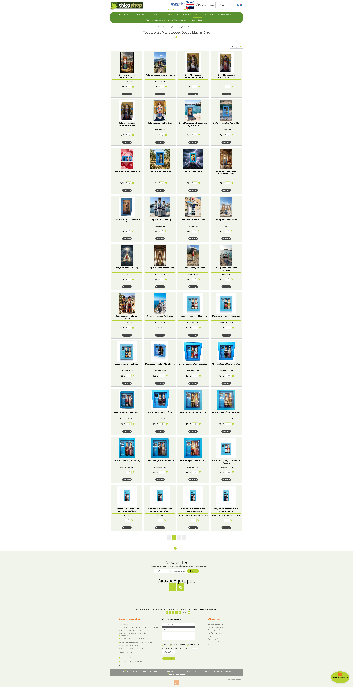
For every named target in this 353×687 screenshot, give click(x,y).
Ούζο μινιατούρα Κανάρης (160, 123)
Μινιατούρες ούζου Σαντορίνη (193, 364)
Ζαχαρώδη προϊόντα (162, 14)
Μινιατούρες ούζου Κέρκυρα (127, 412)
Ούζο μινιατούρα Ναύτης (160, 219)
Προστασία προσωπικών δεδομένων (221, 671)
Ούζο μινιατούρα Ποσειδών (226, 123)
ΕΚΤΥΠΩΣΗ (185, 612)
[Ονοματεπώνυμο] (178, 625)
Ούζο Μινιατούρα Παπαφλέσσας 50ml (226, 76)
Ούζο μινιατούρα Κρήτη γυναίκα (226, 268)
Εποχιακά (202, 20)
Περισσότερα (127, 94)
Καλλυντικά (208, 14)
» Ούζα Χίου (138, 609)
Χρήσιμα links (212, 636)
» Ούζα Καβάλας (158, 609)
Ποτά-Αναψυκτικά (182, 14)
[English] (241, 4)
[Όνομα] (162, 571)
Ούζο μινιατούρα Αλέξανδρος (160, 267)
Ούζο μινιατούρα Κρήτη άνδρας (127, 317)
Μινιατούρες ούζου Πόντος (127, 460)
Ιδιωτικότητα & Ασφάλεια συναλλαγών (220, 642)
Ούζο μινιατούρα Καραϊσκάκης (160, 75)
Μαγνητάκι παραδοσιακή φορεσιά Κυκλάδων (127, 509)
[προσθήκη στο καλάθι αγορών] (133, 86)
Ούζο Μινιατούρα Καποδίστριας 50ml (127, 124)
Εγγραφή (193, 571)
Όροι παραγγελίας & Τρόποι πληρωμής (220, 639)
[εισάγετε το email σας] (179, 571)
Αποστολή (168, 658)
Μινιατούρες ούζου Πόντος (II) (160, 460)
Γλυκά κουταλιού (142, 14)
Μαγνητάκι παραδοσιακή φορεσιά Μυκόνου (193, 509)
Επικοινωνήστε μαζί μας (130, 619)
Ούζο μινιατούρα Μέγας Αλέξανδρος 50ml (226, 172)
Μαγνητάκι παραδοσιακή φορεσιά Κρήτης (226, 509)
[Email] (178, 629)
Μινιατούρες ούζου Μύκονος (193, 316)
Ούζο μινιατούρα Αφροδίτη (127, 171)
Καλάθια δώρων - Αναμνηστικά (182, 20)
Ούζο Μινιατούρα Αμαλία (193, 267)
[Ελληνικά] (238, 4)
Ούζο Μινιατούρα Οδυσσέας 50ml (127, 220)
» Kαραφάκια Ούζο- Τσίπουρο (185, 609)
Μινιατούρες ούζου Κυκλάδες (226, 316)
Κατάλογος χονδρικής (215, 633)
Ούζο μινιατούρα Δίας (193, 171)
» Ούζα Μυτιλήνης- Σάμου (148, 609)
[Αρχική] (119, 15)
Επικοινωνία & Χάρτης (127, 658)
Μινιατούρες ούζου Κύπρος (193, 460)
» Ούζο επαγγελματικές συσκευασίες (170, 609)
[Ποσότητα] (128, 86)
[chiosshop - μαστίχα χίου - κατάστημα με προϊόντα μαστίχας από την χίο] (126, 6)
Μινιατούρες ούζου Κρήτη (127, 364)
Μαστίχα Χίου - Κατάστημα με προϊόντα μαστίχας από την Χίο (138, 627)
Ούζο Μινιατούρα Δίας (127, 267)
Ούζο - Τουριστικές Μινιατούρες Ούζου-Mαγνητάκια (177, 27)
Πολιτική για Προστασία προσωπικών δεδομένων (177, 646)
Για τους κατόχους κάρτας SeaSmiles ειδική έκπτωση (179, 9)
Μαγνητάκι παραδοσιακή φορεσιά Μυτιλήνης (160, 509)
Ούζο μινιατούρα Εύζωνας (193, 219)
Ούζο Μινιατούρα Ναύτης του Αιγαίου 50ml (193, 124)
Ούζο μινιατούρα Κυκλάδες (160, 316)
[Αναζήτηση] (231, 5)
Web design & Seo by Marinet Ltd (233, 679)
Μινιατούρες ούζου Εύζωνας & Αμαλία (226, 461)
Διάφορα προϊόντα (225, 14)
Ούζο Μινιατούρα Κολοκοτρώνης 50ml (193, 76)
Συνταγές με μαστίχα (214, 630)
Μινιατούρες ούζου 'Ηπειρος (193, 412)
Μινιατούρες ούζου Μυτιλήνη (226, 364)
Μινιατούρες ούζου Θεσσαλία (226, 412)
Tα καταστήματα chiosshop (216, 624)
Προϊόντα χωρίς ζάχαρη (155, 20)
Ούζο (196, 14)
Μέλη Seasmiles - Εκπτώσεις (217, 645)
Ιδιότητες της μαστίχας (215, 627)
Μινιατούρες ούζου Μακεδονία (160, 364)
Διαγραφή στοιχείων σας (177, 674)
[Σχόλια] (178, 636)
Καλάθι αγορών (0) (207, 5)
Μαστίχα (127, 14)
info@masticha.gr (125, 666)
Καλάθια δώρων (340, 677)
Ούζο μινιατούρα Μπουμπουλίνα (127, 76)
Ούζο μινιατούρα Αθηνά (160, 171)
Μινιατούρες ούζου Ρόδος (160, 412)
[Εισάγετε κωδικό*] (168, 652)
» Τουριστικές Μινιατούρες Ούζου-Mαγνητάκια (204, 609)
